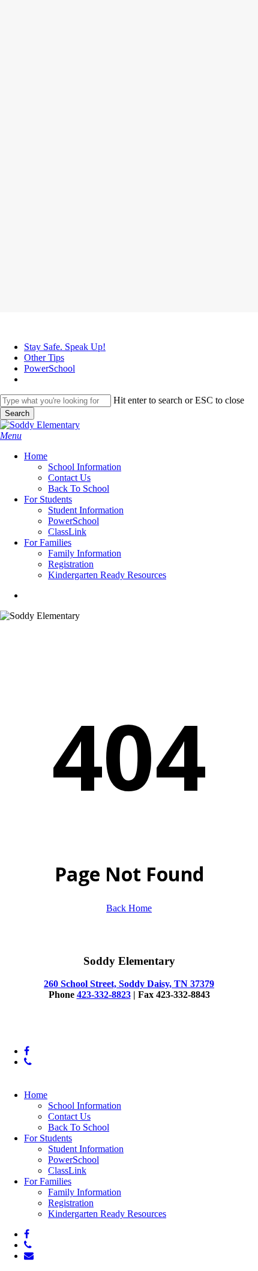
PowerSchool (73, 1160)
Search (17, 413)
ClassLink (67, 1170)
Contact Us (69, 1116)
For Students (48, 1138)
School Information (84, 1105)
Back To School (78, 1127)
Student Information (86, 1149)
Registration (71, 1203)
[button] (11, 435)
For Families (47, 1181)
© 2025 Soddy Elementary (50, 1030)
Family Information (84, 1192)
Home (35, 1095)
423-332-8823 (104, 994)
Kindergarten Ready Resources (107, 1214)
